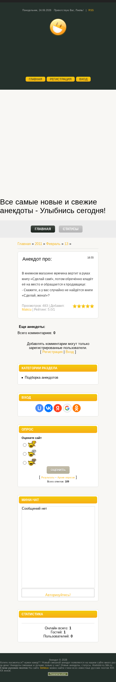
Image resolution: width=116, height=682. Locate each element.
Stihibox (44, 668)
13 (66, 244)
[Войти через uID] (39, 408)
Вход (83, 79)
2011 (38, 244)
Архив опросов (66, 477)
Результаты (47, 477)
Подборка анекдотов (41, 377)
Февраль (53, 244)
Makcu (27, 309)
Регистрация (60, 79)
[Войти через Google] (67, 408)
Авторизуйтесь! (58, 595)
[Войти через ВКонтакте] (49, 408)
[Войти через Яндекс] (58, 408)
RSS (91, 10)
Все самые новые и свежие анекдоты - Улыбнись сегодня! (53, 206)
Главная (35, 79)
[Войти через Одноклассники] (77, 408)
